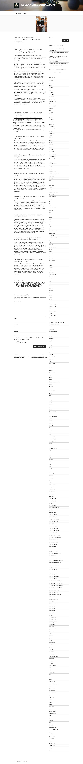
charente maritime (52, 246)
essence (30, 283)
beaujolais (51, 217)
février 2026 (51, 94)
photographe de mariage (54, 519)
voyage (50, 740)
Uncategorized (19, 280)
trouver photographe (53, 727)
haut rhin (51, 354)
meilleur (50, 427)
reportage (51, 663)
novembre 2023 (52, 156)
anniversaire (51, 189)
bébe (50, 221)
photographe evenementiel (54, 535)
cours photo (51, 272)
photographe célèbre (53, 514)
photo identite (52, 489)
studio (50, 704)
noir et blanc (41, 283)
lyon (50, 395)
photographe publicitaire (54, 589)
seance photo (52, 681)
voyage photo (52, 743)
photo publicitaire (52, 498)
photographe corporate (53, 516)
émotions (21, 283)
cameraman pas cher (53, 237)
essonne (50, 297)
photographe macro (53, 546)
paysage (27, 284)
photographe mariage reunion (55, 562)
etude (50, 299)
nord (50, 457)
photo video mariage (53, 500)
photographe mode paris (54, 564)
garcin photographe (53, 331)
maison (50, 397)
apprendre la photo (53, 196)
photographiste (52, 615)
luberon (50, 393)
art (49, 203)
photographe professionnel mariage (56, 585)
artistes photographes (24, 282)
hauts (50, 361)
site (50, 695)
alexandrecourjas (28, 37)
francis (50, 326)
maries (50, 418)
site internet (51, 697)
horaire (50, 368)
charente (51, 244)
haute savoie (51, 359)
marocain (51, 423)
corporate (51, 258)
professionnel (51, 658)
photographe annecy (53, 505)
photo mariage (52, 491)
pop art (50, 638)
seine (50, 686)
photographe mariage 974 (54, 551)
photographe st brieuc (53, 592)
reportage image (52, 665)
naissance (51, 445)
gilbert (50, 336)
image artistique (52, 372)
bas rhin (50, 214)
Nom (15, 318)
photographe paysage (53, 571)
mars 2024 (51, 147)
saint (50, 674)
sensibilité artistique (26, 286)
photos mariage (52, 631)
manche (50, 402)
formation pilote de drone (54, 324)
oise (50, 466)
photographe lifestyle (53, 544)
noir (50, 455)
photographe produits (53, 578)
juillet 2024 (51, 137)
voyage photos (52, 745)
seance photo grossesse (54, 683)
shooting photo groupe (53, 692)
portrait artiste (52, 642)
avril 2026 (51, 89)
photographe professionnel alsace (55, 583)
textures (39, 286)
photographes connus (53, 599)
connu (50, 249)
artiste (50, 205)
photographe (51, 503)
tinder (50, 722)
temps (34, 286)
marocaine (51, 425)
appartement (51, 194)
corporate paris (52, 260)
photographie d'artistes (22, 285)
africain (50, 169)
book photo (51, 235)
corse (50, 262)
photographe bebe (52, 512)
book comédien (52, 233)
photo (50, 482)
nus (50, 464)
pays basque (51, 477)
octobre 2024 (52, 131)
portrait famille (52, 644)
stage (50, 702)
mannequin (51, 404)
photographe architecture (54, 507)
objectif (18, 284)
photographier (52, 606)
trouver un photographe (53, 729)
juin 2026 (51, 85)
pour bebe (51, 649)
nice (50, 450)
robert (50, 670)
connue (50, 251)
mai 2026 (51, 87)
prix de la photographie (53, 656)
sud (50, 715)
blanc (50, 228)
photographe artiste (53, 509)
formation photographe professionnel (56, 322)
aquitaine (51, 198)
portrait (31, 285)
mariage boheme (52, 411)
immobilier (51, 375)
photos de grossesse (53, 622)
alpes (50, 182)
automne (51, 210)
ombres (22, 284)
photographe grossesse (53, 539)
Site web (16, 331)
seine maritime (52, 688)
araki (50, 201)
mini (50, 434)
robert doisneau (52, 672)
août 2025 (51, 108)
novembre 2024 (52, 128)
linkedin (50, 384)
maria (50, 407)
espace (26, 283)
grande (50, 345)
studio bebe (51, 706)
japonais (50, 379)
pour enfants (51, 654)
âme (17, 282)
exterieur (51, 301)
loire (50, 388)
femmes (50, 317)
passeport (51, 475)
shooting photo (52, 690)
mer (50, 432)
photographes (52, 596)
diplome (50, 278)
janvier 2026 (51, 96)
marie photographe (53, 416)
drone (50, 285)
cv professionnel (52, 274)
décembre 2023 (52, 154)
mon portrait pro (52, 441)
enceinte (51, 288)
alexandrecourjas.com (38, 4)
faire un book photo (53, 306)
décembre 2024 (52, 126)
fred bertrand (51, 329)
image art (51, 370)
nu (49, 461)
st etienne (51, 699)
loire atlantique (52, 391)
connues (51, 253)
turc (50, 731)
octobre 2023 (52, 158)
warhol (50, 750)
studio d (50, 708)
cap (50, 240)
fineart (50, 320)
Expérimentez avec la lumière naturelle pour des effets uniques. (28, 118)
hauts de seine (52, 363)
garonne (50, 333)
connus (50, 256)
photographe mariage (53, 548)
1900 (50, 166)
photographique (52, 610)
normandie (51, 459)
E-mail (16, 325)
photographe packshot (53, 569)
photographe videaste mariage (55, 594)
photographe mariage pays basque (56, 560)
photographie (51, 601)
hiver (50, 365)
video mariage (52, 736)
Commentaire (17, 302)
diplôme (50, 281)
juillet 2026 (51, 83)
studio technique (52, 713)
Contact (24, 13)
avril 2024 (51, 144)
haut (50, 352)
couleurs (51, 267)
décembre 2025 (52, 99)
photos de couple (52, 617)
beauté (33, 282)
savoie (50, 676)
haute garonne (52, 356)
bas (50, 212)
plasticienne (51, 635)
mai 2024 (51, 142)
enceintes (51, 290)
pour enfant (51, 651)
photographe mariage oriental (55, 553)
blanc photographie (53, 230)
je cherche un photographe (54, 381)
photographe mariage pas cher (55, 557)
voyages (50, 747)
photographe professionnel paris (55, 587)
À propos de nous (17, 13)
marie (50, 413)
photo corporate (52, 484)
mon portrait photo (52, 439)
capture (37, 282)
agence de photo (52, 171)
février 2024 (51, 149)
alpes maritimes (52, 185)
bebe (50, 219)
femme (50, 313)
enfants (50, 294)
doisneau (51, 283)
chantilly (50, 242)
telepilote (51, 720)
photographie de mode (53, 603)
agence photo (52, 176)
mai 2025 (51, 115)
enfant (50, 292)
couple (50, 269)
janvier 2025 (51, 124)
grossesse (51, 349)
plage (50, 633)
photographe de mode (53, 521)
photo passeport (52, 493)
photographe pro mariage (54, 576)
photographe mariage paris (54, 555)
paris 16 (50, 471)
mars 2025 (51, 119)
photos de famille (52, 619)
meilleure (51, 429)
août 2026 (51, 80)
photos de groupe (52, 624)
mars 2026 (51, 92)
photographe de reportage (54, 530)
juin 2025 (51, 112)
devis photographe (52, 276)
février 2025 (51, 122)
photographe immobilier (53, 541)
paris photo (51, 473)
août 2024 (51, 135)
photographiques (52, 612)
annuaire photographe (53, 192)
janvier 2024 (51, 151)
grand (50, 340)
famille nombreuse (52, 311)
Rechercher (51, 37)
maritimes (51, 420)
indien (50, 377)
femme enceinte (52, 315)
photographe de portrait (53, 528)
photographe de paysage (54, 525)
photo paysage (52, 496)
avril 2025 (51, 117)
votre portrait (51, 738)
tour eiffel (51, 724)
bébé (50, 224)
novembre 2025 (52, 101)
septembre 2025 (52, 105)
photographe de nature (53, 523)
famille (50, 308)
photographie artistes (36, 284)
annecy (50, 187)
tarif (50, 718)
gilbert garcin (51, 338)
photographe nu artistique (54, 567)
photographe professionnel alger (55, 580)
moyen (50, 443)
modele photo (52, 436)
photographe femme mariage (55, 537)
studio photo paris (52, 711)
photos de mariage (52, 626)
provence (51, 660)
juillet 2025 (51, 110)
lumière (35, 283)
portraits (50, 647)
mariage (50, 409)
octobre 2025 (52, 103)
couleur (50, 265)
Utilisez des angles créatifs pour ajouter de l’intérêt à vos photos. (28, 119)
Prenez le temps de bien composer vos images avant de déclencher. (29, 125)
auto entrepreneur (52, 208)
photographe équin (53, 532)
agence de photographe (53, 173)
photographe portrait (53, 574)
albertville (51, 178)
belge (50, 226)
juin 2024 (51, 140)
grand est (51, 342)
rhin (50, 667)
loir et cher (51, 386)
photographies (52, 608)
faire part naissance (53, 304)
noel (50, 452)
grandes (50, 347)
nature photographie (53, 448)
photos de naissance (53, 628)
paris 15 (50, 468)
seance (50, 679)
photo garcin (51, 487)
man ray (50, 400)
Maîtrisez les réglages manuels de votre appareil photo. (26, 120)
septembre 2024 (52, 133)
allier (50, 180)
